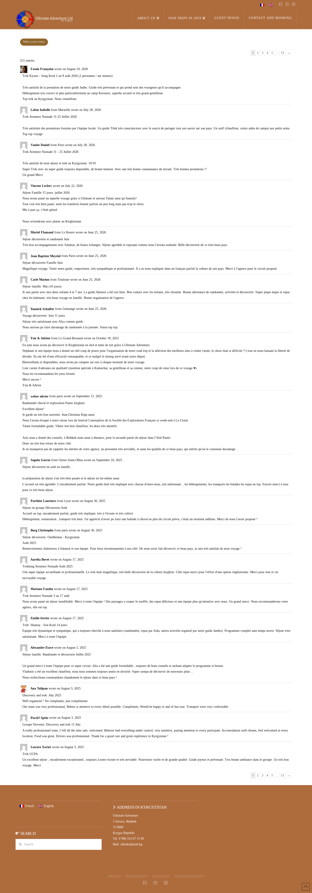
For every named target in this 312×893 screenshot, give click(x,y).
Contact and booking (189, 876)
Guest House (160, 876)
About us (114, 876)
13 (282, 53)
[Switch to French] (262, 5)
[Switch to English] (271, 5)
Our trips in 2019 (136, 876)
